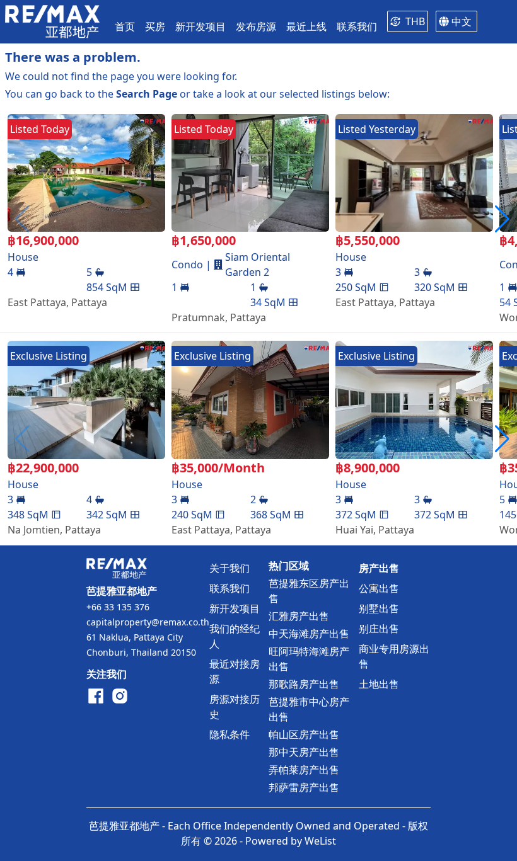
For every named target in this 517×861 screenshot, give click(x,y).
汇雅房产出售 (299, 616)
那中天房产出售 (304, 752)
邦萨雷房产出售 (304, 787)
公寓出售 (379, 588)
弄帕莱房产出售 (304, 770)
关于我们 (229, 568)
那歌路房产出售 (304, 684)
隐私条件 (229, 734)
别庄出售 (379, 629)
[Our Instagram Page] (119, 696)
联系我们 (229, 588)
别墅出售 (379, 608)
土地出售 (379, 684)
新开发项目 (234, 608)
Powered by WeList (290, 841)
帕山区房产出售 (304, 734)
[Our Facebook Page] (95, 696)
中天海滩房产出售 (309, 634)
